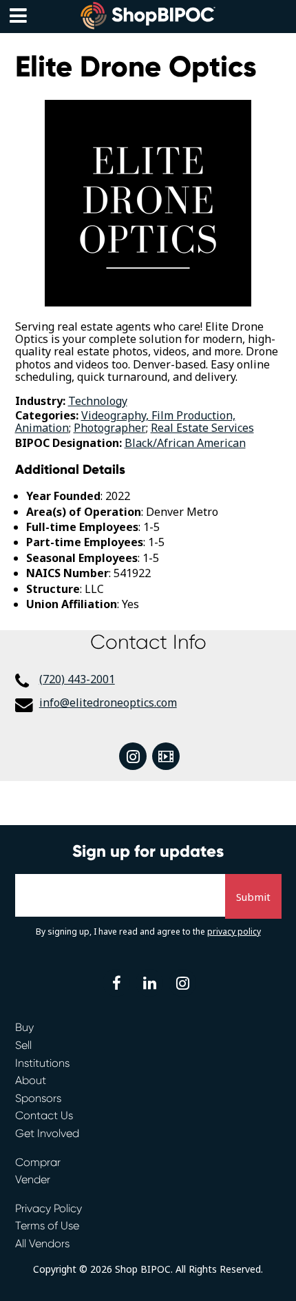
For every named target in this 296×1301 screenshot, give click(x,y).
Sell (23, 1045)
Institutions (42, 1063)
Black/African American (185, 442)
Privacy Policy (48, 1208)
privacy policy (234, 931)
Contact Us (44, 1115)
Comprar (38, 1162)
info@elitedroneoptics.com (108, 702)
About (30, 1080)
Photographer (110, 427)
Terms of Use (47, 1225)
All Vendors (42, 1243)
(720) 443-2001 (77, 679)
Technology (97, 400)
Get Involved (47, 1133)
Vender (32, 1179)
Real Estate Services (202, 427)
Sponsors (38, 1098)
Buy (24, 1027)
